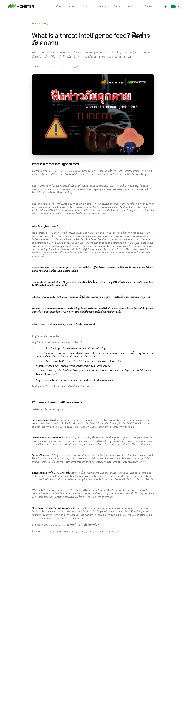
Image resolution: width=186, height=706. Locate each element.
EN (178, 6)
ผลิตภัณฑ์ (116, 6)
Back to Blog (41, 23)
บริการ (101, 6)
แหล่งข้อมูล (131, 6)
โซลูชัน (86, 6)
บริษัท (71, 6)
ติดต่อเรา (148, 6)
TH (173, 6)
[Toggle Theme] (165, 6)
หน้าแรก (59, 6)
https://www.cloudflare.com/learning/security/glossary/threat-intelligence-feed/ (80, 531)
